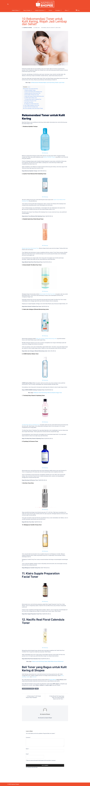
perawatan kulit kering (28, 688)
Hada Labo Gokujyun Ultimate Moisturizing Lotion (46, 338)
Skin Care (57, 27)
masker (28, 676)
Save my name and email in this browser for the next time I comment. (41, 760)
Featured (43, 27)
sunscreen (34, 676)
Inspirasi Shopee (27, 27)
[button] (7, 4)
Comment (28, 737)
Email (27, 753)
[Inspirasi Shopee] (45, 4)
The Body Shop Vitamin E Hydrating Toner (31, 424)
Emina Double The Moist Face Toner (47, 294)
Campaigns (57, 10)
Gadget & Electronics (39, 10)
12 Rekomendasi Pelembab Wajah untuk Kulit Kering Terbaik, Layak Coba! (47, 82)
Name (27, 748)
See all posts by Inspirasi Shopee (45, 717)
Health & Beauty (15, 10)
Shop (78, 10)
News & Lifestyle (26, 10)
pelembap (24, 676)
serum (62, 675)
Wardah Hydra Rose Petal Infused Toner (30, 248)
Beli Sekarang (45, 152)
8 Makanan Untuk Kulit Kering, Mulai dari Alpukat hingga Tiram (48, 392)
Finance (50, 10)
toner (36, 688)
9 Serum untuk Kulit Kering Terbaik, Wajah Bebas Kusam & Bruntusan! (48, 661)
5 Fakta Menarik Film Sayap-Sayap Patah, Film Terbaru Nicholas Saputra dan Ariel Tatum (56, 697)
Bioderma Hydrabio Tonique (49, 157)
